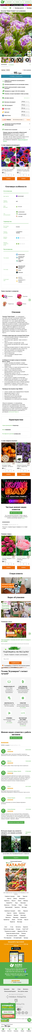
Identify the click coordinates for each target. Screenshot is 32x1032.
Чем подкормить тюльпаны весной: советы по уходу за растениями (16, 640)
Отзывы (18, 929)
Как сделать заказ (23, 991)
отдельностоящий (22, 214)
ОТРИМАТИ (8, 1016)
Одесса (9, 898)
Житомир (24, 907)
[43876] (16, 637)
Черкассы (6, 900)
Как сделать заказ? (12, 935)
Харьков (25, 896)
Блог (6, 927)
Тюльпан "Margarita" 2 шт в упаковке (8, 559)
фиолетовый (21, 196)
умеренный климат (20, 261)
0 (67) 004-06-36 (19, 972)
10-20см (18, 226)
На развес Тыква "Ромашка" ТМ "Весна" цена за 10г (7, 466)
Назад (5, 8)
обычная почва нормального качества (21, 267)
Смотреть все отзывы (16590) (16, 822)
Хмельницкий (8, 907)
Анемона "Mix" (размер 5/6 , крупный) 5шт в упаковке (7, 170)
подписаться (15, 662)
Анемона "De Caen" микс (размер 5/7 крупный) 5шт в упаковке (23, 170)
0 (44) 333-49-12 (10, 970)
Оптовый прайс (18, 938)
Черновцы (15, 917)
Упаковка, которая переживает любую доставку (17, 93)
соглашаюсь (8, 665)
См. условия (23, 707)
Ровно (20, 905)
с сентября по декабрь (19, 232)
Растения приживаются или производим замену (16, 84)
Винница (26, 900)
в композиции (21, 211)
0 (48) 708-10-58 (9, 972)
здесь (23, 518)
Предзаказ (22, 935)
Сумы (25, 905)
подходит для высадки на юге (21, 257)
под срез (20, 216)
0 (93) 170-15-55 (19, 970)
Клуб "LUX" (25, 929)
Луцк (16, 903)
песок (19, 270)
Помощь (23, 933)
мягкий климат (21, 254)
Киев (18, 896)
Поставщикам (7, 938)
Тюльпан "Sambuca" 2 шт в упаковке (23, 559)
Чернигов (17, 907)
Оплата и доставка (9, 929)
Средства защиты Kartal (12, 933)
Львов (19, 900)
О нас (11, 927)
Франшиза (6, 989)
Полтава (14, 905)
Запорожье (22, 898)
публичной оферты (14, 412)
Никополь (6, 905)
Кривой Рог (9, 903)
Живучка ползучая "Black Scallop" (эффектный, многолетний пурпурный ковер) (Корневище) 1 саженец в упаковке (23, 466)
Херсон (14, 900)
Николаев (23, 903)
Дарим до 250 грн (22, 931)
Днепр (15, 898)
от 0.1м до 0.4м (17, 433)
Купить (9, 178)
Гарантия (25, 927)
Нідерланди (8, 429)
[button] (23, 119)
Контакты (18, 927)
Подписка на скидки (10, 931)
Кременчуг (7, 919)
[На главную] (2, 2)
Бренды (26, 938)
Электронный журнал (10, 991)
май (17, 201)
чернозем (20, 272)
